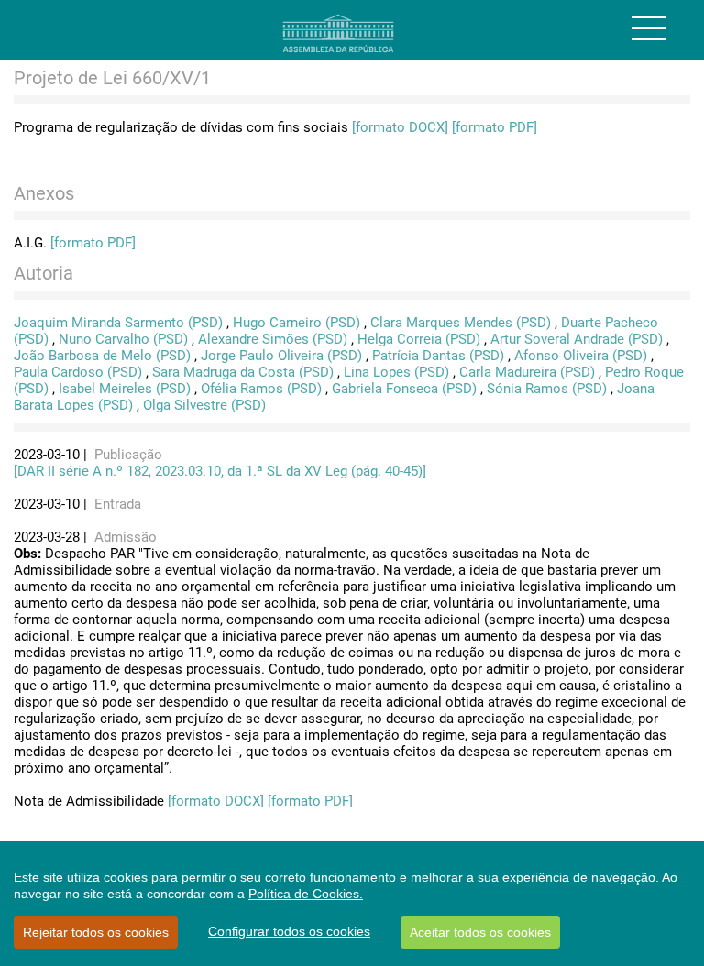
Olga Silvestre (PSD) (204, 405)
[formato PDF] (494, 127)
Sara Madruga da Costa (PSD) (243, 372)
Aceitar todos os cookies (480, 932)
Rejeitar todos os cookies (96, 932)
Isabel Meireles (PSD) (125, 388)
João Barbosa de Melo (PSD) (102, 355)
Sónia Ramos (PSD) (547, 388)
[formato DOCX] (400, 127)
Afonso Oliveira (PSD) (580, 355)
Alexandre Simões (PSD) (272, 339)
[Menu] (649, 28)
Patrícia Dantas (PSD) (438, 355)
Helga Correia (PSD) (419, 339)
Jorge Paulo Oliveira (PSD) (281, 355)
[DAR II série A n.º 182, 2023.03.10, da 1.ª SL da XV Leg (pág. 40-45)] (220, 471)
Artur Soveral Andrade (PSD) (576, 339)
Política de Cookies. (305, 893)
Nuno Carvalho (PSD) (123, 339)
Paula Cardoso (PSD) (78, 372)
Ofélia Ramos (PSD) (261, 388)
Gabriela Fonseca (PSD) (404, 388)
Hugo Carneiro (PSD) (296, 322)
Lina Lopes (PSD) (396, 372)
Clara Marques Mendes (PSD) (460, 322)
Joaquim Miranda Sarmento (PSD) (118, 322)
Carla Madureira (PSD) (527, 372)
